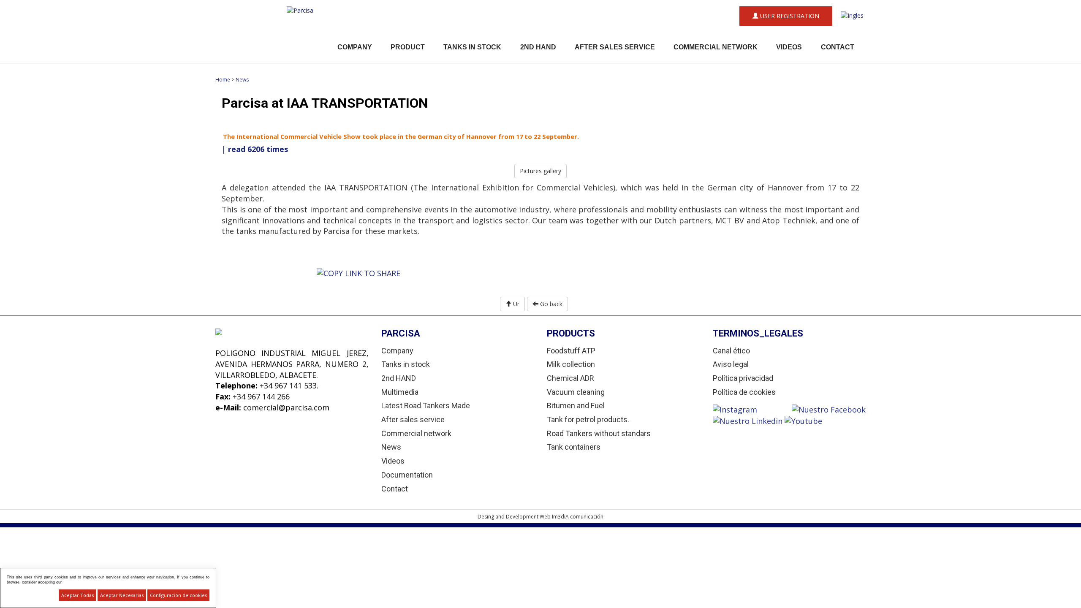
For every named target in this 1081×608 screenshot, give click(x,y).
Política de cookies (744, 392)
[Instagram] (752, 409)
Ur (515, 304)
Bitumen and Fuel (576, 405)
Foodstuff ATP (571, 350)
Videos (789, 47)
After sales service (615, 47)
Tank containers (573, 446)
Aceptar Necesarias (122, 595)
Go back (550, 304)
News (242, 79)
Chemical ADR (570, 378)
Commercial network (716, 47)
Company (354, 47)
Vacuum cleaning (576, 392)
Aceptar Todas (77, 595)
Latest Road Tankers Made (425, 405)
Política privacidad (743, 378)
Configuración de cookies (178, 595)
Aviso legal (731, 364)
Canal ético (731, 350)
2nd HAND (538, 47)
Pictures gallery (540, 171)
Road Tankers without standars (599, 433)
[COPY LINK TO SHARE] (358, 273)
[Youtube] (803, 420)
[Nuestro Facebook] (829, 409)
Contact (837, 47)
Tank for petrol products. (588, 419)
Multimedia (399, 392)
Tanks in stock (472, 47)
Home (222, 79)
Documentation (407, 474)
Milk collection (571, 364)
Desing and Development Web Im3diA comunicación (540, 516)
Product (408, 47)
